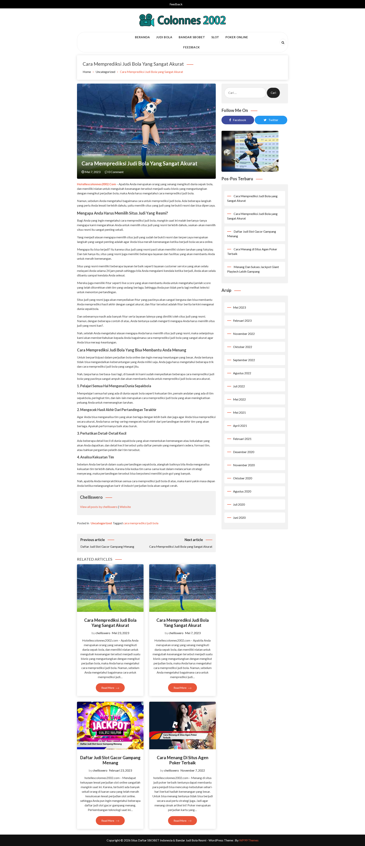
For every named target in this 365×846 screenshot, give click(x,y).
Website (125, 506)
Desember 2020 (243, 452)
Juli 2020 (239, 504)
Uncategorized (93, 154)
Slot (215, 37)
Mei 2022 (239, 399)
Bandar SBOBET (192, 37)
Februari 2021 (242, 439)
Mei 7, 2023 (193, 633)
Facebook (239, 120)
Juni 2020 (239, 517)
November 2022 (244, 333)
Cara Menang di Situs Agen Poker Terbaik (182, 760)
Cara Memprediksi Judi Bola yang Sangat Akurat (110, 623)
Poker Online (236, 37)
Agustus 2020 (242, 491)
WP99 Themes (249, 840)
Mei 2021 (239, 412)
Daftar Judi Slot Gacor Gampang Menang (110, 760)
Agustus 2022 (242, 373)
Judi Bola (164, 37)
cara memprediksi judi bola (140, 523)
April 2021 (240, 425)
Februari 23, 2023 (120, 770)
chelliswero (102, 633)
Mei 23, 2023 (120, 633)
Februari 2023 (242, 320)
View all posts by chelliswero (98, 506)
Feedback (176, 4)
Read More (108, 687)
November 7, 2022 (192, 770)
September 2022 (244, 360)
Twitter (273, 120)
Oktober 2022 (242, 347)
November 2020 (244, 465)
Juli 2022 (239, 386)
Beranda (142, 37)
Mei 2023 (239, 307)
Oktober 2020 (242, 478)
